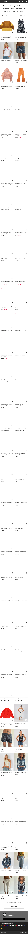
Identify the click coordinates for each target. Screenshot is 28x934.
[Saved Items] (23, 1)
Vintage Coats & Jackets (17, 11)
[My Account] (19, 1)
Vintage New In (6, 11)
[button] (1, 925)
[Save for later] (12, 33)
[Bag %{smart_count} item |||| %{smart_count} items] (26, 1)
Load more (14, 906)
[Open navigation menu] (2, 1)
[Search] (16, 1)
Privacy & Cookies (21, 932)
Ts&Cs (26, 932)
